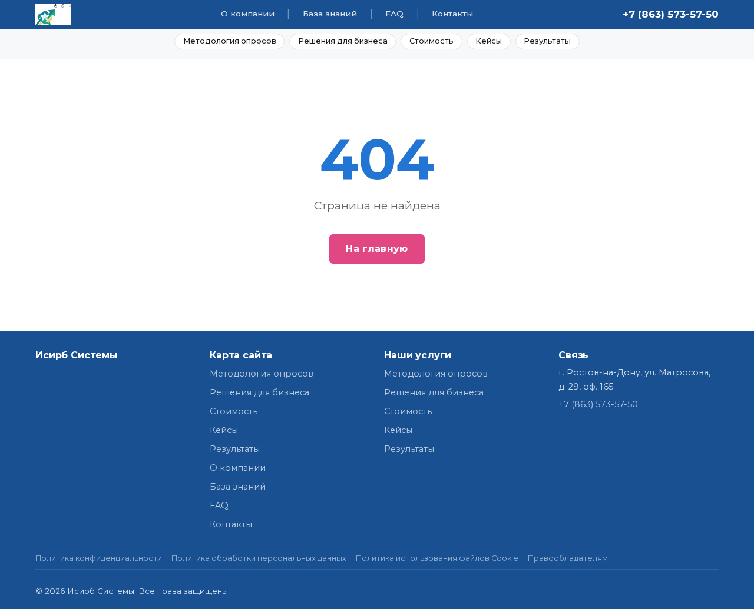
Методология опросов (229, 40)
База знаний (330, 13)
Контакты (452, 13)
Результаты (547, 40)
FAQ (394, 13)
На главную (377, 248)
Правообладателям (568, 558)
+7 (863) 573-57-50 (671, 14)
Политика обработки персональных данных (258, 558)
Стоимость (431, 40)
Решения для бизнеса (343, 40)
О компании (248, 13)
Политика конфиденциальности (98, 558)
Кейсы (488, 40)
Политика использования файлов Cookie (437, 558)
